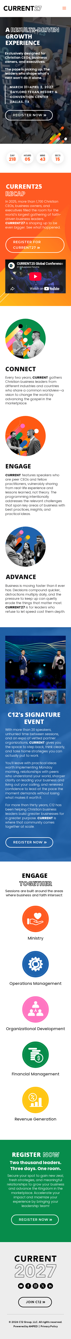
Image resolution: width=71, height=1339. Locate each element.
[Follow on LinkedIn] (50, 1286)
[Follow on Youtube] (21, 1286)
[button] (60, 662)
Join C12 (34, 1302)
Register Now (27, 115)
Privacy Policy (49, 1326)
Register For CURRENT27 (27, 245)
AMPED (33, 1326)
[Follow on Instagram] (35, 1286)
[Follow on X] (43, 1286)
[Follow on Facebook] (28, 1286)
